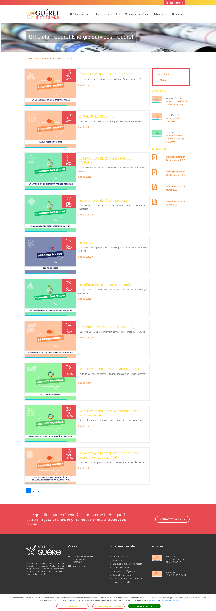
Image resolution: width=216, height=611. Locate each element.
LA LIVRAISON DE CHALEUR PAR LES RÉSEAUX (175, 138)
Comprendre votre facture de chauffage (107, 327)
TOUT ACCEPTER (144, 606)
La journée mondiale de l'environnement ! (108, 369)
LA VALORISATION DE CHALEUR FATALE (107, 74)
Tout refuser (72, 606)
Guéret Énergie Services (37, 58)
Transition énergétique (138, 14)
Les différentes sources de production (106, 285)
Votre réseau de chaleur (108, 14)
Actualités (162, 14)
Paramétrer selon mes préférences (108, 606)
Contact (178, 14)
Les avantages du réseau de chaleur (104, 200)
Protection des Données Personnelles (164, 600)
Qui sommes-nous (81, 14)
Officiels (68, 58)
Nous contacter (79, 566)
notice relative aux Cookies (70, 600)
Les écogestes (88, 242)
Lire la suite (85, 85)
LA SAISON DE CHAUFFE (96, 116)
